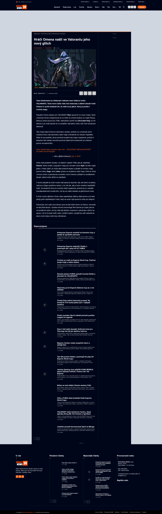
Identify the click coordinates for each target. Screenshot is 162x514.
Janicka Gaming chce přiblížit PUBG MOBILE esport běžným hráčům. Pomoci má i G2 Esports (75, 371)
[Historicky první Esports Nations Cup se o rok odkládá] (45, 291)
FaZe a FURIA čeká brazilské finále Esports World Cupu (74, 399)
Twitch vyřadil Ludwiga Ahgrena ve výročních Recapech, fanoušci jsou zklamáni (68, 471)
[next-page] (38, 438)
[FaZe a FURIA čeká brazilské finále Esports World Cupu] (45, 402)
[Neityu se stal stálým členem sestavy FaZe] (45, 388)
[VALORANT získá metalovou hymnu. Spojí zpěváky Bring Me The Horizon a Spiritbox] (45, 415)
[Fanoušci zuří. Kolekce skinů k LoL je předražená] (55, 495)
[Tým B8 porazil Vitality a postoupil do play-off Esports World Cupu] (45, 360)
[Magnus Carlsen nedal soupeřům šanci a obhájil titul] (45, 346)
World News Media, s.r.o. (29, 512)
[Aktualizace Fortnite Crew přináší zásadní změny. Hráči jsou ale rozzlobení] (55, 487)
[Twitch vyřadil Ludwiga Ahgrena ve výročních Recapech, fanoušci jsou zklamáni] (55, 471)
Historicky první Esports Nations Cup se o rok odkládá (75, 289)
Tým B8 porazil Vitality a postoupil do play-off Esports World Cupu (75, 357)
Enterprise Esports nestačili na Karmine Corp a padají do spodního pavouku (76, 233)
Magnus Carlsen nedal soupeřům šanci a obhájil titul (73, 344)
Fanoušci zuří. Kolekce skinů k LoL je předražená (70, 493)
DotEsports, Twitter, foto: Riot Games (48, 87)
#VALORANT (72, 149)
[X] (135, 7)
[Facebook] (129, 7)
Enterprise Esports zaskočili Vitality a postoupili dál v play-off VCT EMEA (72, 247)
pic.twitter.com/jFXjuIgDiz (45, 151)
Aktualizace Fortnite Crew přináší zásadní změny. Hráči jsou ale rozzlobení (69, 486)
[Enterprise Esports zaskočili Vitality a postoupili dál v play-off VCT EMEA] (45, 250)
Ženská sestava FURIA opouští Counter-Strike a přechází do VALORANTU (76, 275)
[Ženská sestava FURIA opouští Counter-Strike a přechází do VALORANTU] (45, 277)
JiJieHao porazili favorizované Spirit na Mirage (75, 426)
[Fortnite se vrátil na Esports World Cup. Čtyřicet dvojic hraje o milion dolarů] (45, 264)
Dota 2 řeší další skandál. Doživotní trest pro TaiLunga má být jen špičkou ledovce (75, 330)
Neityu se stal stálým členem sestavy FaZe (74, 385)
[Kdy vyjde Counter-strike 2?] (55, 463)
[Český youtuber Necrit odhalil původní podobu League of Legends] (45, 319)
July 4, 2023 (75, 156)
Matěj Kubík (41, 93)
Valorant (48, 48)
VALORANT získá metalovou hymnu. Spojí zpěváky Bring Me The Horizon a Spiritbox (74, 413)
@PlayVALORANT (84, 149)
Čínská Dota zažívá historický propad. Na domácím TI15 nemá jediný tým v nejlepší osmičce (73, 302)
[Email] (90, 93)
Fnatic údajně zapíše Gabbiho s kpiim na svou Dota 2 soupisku (69, 478)
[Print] (94, 93)
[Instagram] (132, 7)
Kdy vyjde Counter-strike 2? (69, 463)
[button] (123, 7)
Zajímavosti (37, 33)
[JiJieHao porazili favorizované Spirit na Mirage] (45, 429)
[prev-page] (35, 438)
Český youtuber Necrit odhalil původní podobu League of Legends (76, 316)
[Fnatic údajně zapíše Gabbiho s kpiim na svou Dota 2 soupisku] (55, 479)
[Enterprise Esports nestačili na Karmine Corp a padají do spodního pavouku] (45, 236)
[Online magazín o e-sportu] (19, 7)
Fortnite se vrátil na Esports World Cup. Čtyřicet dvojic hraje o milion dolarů (76, 261)
